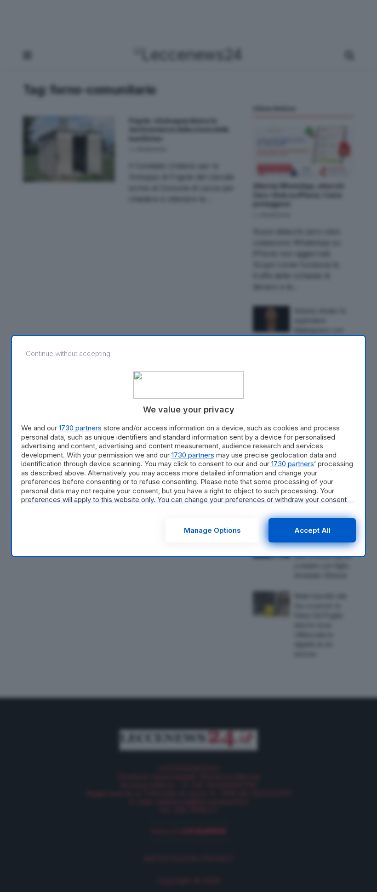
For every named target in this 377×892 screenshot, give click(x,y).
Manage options (212, 530)
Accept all (312, 530)
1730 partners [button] (80, 427)
